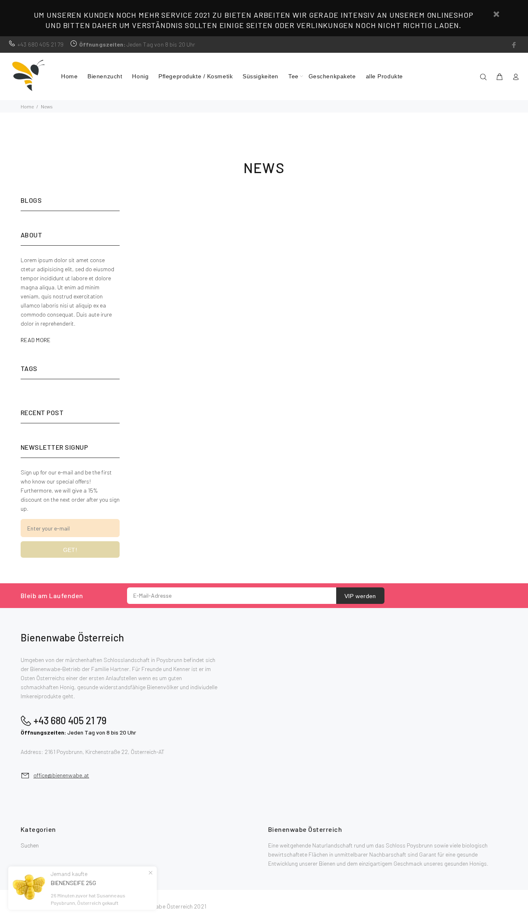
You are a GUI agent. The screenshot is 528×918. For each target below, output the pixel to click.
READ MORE (36, 339)
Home (27, 106)
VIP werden (360, 596)
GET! (70, 550)
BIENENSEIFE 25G (73, 882)
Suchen (30, 845)
